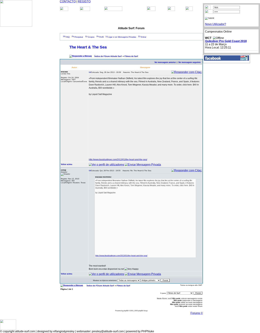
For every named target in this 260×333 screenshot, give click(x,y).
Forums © (196, 313)
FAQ (68, 37)
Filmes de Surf (131, 56)
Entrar (143, 37)
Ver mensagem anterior (165, 62)
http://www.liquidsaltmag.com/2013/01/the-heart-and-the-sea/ (118, 159)
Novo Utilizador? (215, 24)
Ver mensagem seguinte (189, 62)
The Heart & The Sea (88, 47)
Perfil (101, 37)
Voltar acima (66, 164)
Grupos (91, 37)
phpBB (125, 311)
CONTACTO (68, 1)
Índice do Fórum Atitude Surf (108, 56)
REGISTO (84, 1)
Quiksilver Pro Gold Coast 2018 (226, 41)
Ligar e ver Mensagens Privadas (122, 37)
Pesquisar (78, 37)
